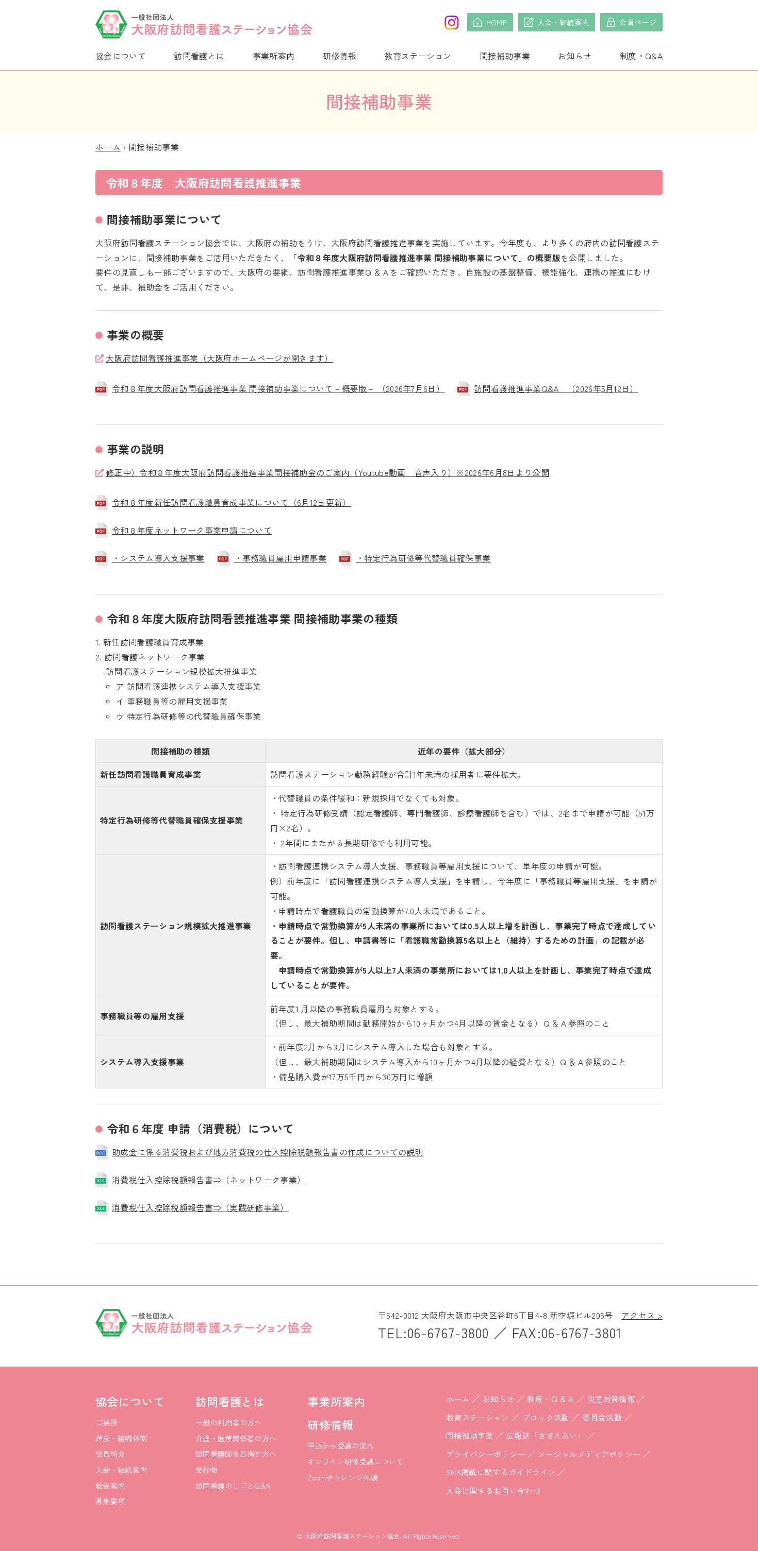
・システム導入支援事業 (158, 558)
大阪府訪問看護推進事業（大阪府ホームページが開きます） (219, 358)
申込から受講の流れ (340, 1445)
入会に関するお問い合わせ (493, 1490)
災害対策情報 (611, 1398)
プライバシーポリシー (485, 1453)
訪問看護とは (199, 55)
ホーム (108, 147)
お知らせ (574, 55)
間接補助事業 (505, 55)
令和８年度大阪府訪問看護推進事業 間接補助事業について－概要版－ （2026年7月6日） (278, 388)
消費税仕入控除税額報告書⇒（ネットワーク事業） (208, 1179)
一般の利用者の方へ (228, 1422)
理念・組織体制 (121, 1438)
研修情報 (339, 55)
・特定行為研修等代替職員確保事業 (423, 558)
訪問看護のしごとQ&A (233, 1485)
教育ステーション (418, 55)
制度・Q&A (641, 55)
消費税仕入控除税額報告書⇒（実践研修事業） (200, 1207)
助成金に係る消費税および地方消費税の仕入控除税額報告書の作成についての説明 (267, 1152)
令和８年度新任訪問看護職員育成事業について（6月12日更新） (231, 502)
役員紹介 (110, 1453)
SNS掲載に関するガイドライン (501, 1472)
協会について (120, 55)
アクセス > (642, 1315)
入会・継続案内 (121, 1469)
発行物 (206, 1469)
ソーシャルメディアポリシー (589, 1453)
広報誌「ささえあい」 (545, 1435)
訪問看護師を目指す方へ (236, 1453)
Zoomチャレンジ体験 (342, 1477)
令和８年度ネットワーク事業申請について (192, 530)
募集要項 (110, 1501)
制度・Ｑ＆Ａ (550, 1398)
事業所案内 (274, 55)
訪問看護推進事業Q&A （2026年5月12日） (556, 388)
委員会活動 (602, 1417)
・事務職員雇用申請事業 (280, 558)
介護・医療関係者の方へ (236, 1438)
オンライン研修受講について (355, 1461)
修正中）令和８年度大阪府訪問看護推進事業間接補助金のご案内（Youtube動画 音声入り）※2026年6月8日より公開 (327, 472)
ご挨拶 (106, 1422)
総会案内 (110, 1485)
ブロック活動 (546, 1417)
